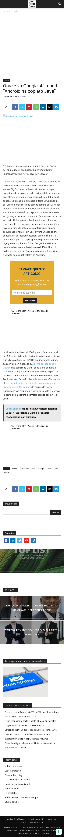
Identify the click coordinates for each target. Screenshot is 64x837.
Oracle (7, 472)
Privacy (24, 822)
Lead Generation (13, 770)
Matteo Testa (11, 96)
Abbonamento (12, 788)
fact (33, 468)
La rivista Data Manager (16, 819)
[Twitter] (22, 107)
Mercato (14, 11)
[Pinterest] (29, 107)
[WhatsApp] (36, 107)
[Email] (50, 107)
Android (15, 468)
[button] (5, 4)
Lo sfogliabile (11, 793)
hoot (49, 468)
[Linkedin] (43, 107)
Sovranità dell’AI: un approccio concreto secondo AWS (31, 729)
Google (41, 468)
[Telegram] (56, 107)
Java (56, 468)
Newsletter (51, 819)
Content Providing (13, 775)
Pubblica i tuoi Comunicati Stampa (21, 797)
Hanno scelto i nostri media (18, 784)
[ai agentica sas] (32, 608)
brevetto (25, 468)
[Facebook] (15, 107)
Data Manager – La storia (17, 779)
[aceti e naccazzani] (32, 632)
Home (5, 11)
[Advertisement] (32, 46)
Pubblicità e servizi (13, 766)
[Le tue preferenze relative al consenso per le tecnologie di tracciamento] (59, 832)
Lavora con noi (12, 801)
